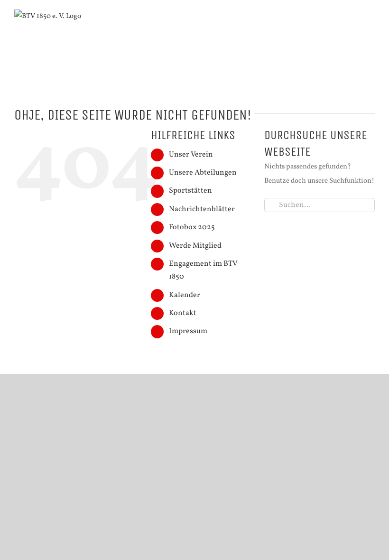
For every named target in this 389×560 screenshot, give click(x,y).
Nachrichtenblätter (202, 209)
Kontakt (182, 313)
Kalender (184, 295)
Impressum (188, 331)
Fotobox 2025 (192, 227)
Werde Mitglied (195, 246)
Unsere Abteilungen (203, 173)
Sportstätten (190, 191)
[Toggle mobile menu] (371, 23)
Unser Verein (191, 154)
